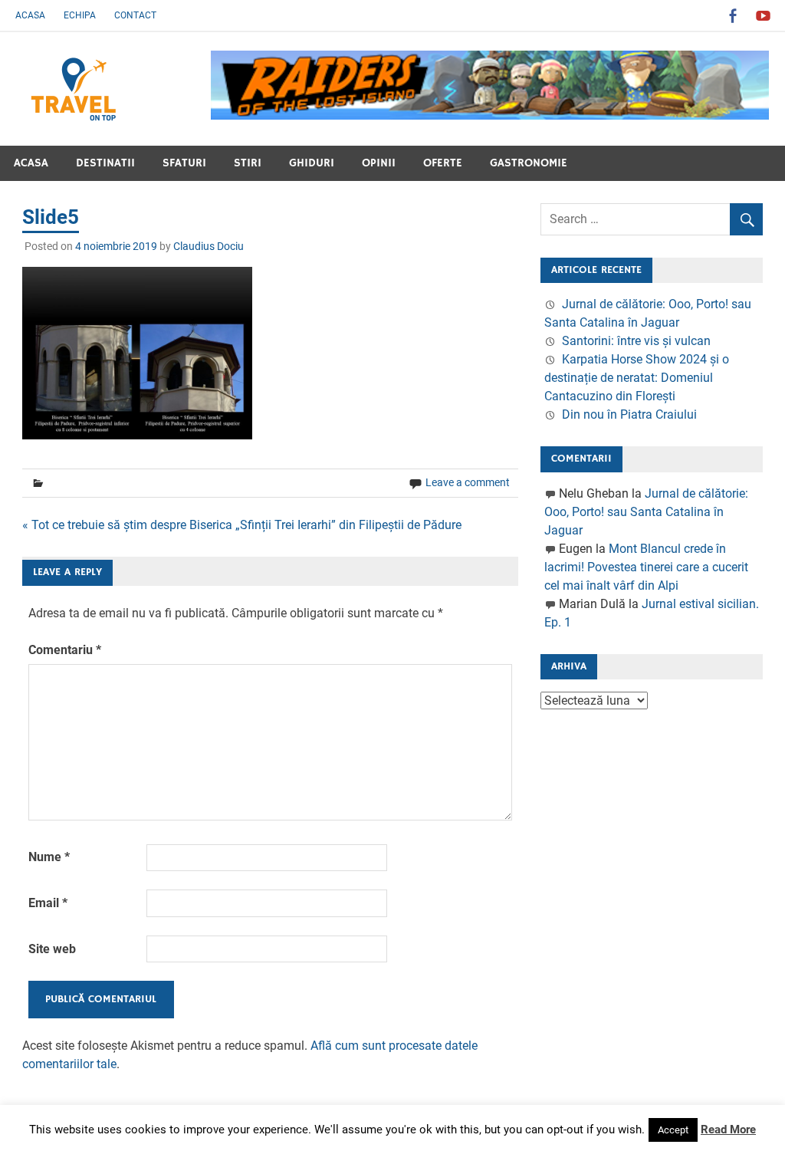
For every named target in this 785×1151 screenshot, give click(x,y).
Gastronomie (528, 163)
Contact (135, 15)
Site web (52, 949)
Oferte (442, 163)
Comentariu (64, 650)
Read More (728, 1129)
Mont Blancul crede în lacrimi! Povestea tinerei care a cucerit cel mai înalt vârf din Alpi (646, 567)
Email (47, 903)
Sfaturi (184, 163)
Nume (49, 857)
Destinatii (105, 163)
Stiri (247, 163)
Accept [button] (673, 1130)
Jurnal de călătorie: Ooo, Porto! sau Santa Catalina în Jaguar (646, 512)
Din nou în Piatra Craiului (629, 414)
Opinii (379, 163)
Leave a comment (467, 482)
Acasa (30, 15)
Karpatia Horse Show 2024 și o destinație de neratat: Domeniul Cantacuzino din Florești (636, 377)
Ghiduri (311, 163)
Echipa (80, 15)
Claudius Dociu (208, 246)
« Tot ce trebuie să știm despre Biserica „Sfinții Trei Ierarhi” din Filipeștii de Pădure (241, 525)
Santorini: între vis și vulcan (636, 341)
